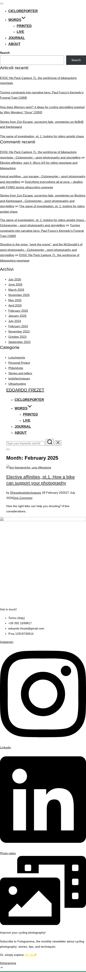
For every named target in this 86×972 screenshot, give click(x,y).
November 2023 (19, 331)
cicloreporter (23, 11)
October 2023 (17, 336)
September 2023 (19, 342)
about (14, 44)
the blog (30, 954)
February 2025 (18, 310)
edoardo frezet (25, 390)
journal (16, 38)
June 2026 (15, 284)
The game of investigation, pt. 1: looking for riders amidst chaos (42, 136)
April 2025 (15, 305)
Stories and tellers (20, 373)
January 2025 (17, 315)
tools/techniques (19, 378)
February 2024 (18, 326)
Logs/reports (16, 357)
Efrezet (15, 492)
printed (24, 26)
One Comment (22, 498)
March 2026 (16, 289)
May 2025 (15, 300)
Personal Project (19, 362)
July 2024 (14, 321)
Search (5, 52)
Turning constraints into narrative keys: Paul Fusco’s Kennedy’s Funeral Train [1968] (42, 231)
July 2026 (14, 279)
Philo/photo (15, 368)
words (14, 20)
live (20, 32)
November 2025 (19, 295)
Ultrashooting (17, 383)
